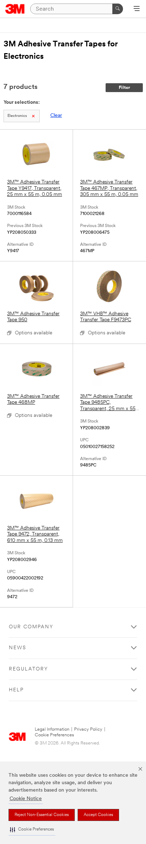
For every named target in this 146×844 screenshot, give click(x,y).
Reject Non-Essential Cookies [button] (42, 815)
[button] (32, 829)
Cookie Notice (26, 798)
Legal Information (52, 729)
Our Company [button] (31, 627)
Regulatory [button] (28, 669)
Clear (56, 115)
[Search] (117, 9)
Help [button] (16, 690)
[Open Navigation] (137, 9)
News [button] (17, 648)
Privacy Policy (88, 729)
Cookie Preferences (54, 735)
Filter (124, 87)
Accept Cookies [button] (98, 815)
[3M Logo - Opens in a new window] (15, 9)
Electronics (17, 116)
